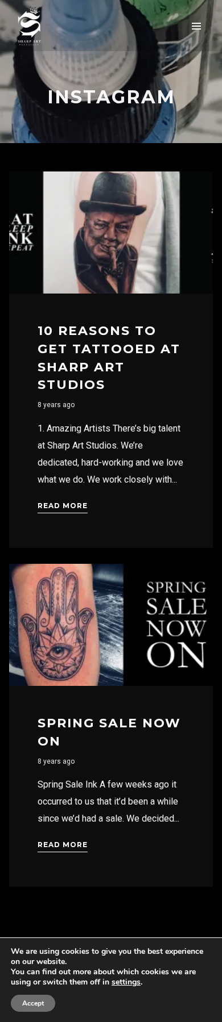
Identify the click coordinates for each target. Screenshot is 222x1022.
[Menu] (196, 25)
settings (126, 982)
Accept (33, 1003)
